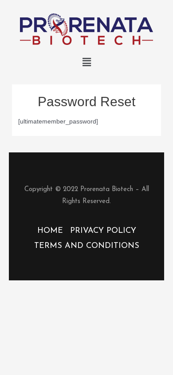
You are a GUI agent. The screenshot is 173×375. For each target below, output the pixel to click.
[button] (86, 62)
